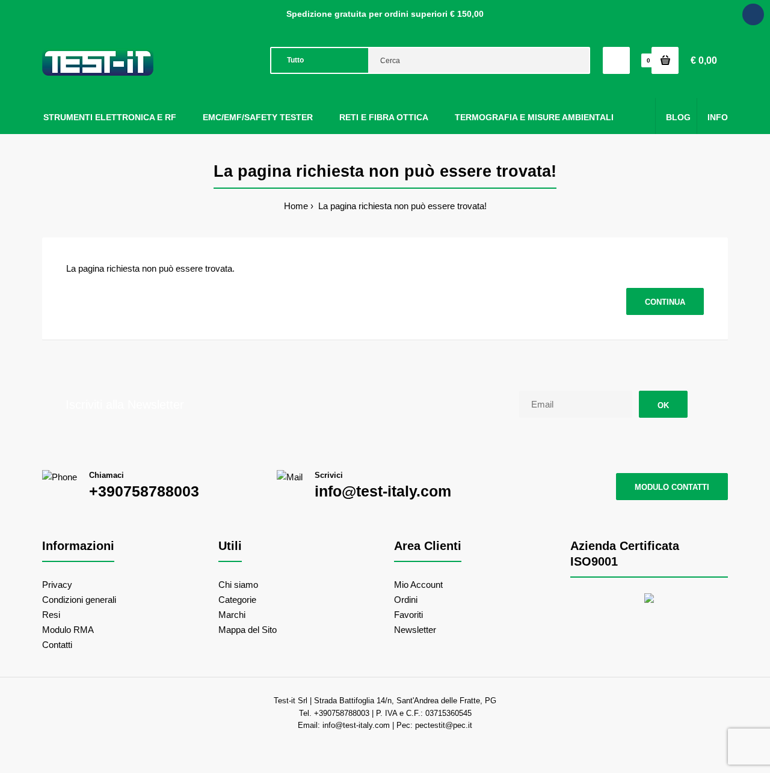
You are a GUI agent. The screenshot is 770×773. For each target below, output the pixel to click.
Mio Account (418, 584)
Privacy (57, 584)
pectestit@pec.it (443, 725)
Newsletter (415, 630)
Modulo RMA (68, 630)
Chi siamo (238, 584)
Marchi (231, 615)
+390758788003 (144, 491)
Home (296, 206)
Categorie (237, 599)
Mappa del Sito (247, 630)
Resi (51, 615)
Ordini (405, 599)
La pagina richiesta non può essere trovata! (401, 206)
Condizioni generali (79, 599)
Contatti (57, 645)
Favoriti (408, 615)
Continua (665, 302)
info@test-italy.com (383, 491)
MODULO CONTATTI (672, 487)
